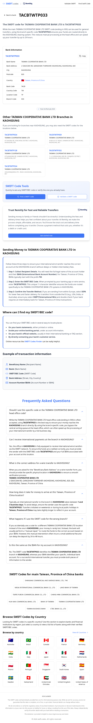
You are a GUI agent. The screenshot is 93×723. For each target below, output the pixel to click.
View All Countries (79, 632)
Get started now (46, 235)
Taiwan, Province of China (35, 80)
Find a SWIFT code (27, 197)
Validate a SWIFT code (68, 197)
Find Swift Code (84, 4)
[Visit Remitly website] (27, 3)
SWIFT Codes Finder (33, 341)
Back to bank (11, 15)
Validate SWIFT (70, 4)
